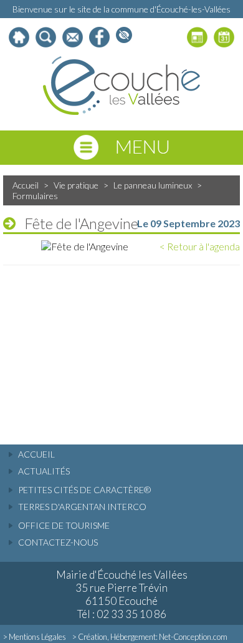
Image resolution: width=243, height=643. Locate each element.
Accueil (25, 185)
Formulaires (35, 195)
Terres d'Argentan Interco (82, 506)
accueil (36, 454)
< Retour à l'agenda (200, 246)
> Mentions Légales (34, 637)
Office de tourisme (64, 525)
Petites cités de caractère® (84, 489)
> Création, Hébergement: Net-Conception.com (149, 637)
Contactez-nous (58, 542)
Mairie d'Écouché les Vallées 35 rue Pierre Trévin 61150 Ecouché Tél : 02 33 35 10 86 (122, 594)
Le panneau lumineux (152, 185)
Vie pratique (76, 185)
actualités (44, 471)
